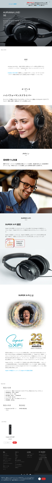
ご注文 (16, 457)
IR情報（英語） (30, 455)
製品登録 (40, 459)
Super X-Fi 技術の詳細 (26, 370)
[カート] (47, 1)
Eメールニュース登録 (43, 457)
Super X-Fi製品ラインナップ (12, 370)
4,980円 (10, 439)
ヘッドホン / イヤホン (7, 458)
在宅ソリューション (7, 460)
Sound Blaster (6, 455)
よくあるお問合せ (18, 464)
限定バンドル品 (6, 466)
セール (4, 469)
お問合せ (16, 467)
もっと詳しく (7, 442)
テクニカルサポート (19, 466)
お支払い (16, 455)
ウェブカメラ (5, 461)
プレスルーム (29, 457)
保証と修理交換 (18, 460)
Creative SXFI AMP (13, 72)
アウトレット (5, 467)
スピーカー (5, 457)
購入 (15, 442)
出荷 (16, 458)
